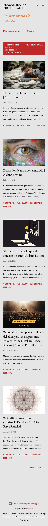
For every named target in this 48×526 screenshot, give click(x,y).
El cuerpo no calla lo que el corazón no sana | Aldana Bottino (24, 253)
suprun (30, 508)
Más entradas (37, 467)
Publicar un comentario (30, 203)
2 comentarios (24, 125)
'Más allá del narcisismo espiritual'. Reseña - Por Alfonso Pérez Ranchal (23, 422)
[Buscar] (36, 4)
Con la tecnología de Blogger (25, 503)
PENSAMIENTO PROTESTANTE (14, 6)
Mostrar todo (34, 44)
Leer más (40, 125)
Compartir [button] (9, 125)
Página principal (11, 30)
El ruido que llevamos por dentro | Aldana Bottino (23, 95)
